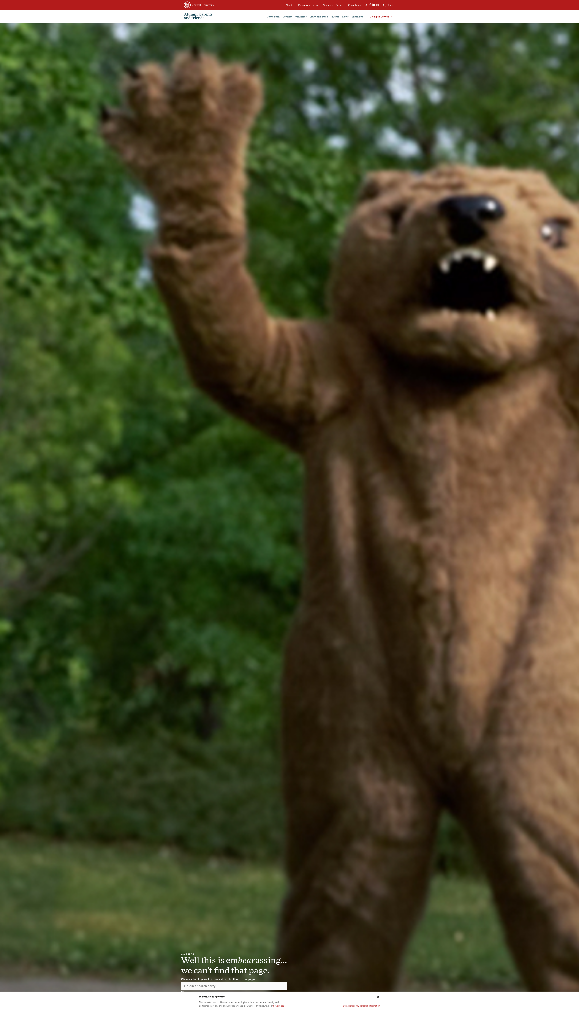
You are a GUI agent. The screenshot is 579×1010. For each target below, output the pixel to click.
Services (340, 5)
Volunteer (301, 16)
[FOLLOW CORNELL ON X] (366, 5)
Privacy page (279, 1005)
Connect (287, 16)
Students (328, 5)
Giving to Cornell (379, 16)
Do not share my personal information (361, 1005)
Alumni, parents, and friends (199, 16)
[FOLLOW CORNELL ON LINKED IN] (373, 5)
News (345, 16)
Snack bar (357, 16)
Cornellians (354, 5)
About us (290, 5)
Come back (273, 16)
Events (335, 16)
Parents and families (309, 5)
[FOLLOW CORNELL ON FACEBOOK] (370, 5)
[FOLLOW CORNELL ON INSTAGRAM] (377, 5)
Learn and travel (319, 16)
